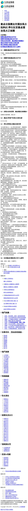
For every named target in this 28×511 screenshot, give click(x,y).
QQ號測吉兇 (7, 447)
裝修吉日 (6, 437)
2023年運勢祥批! (15, 317)
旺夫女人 (6, 390)
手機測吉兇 (7, 449)
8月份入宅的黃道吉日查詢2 (12, 476)
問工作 (5, 338)
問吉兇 (5, 346)
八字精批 (6, 355)
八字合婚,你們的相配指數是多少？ (15, 325)
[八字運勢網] (8, 8)
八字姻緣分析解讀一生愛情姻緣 (14, 319)
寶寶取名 (6, 399)
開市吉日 (6, 434)
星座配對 (6, 372)
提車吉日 (6, 423)
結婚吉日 (6, 418)
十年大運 (6, 369)
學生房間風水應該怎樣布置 (9, 45)
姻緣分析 (6, 381)
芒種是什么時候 (9, 481)
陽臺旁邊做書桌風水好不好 (9, 39)
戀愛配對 (6, 392)
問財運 (5, 337)
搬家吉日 (6, 421)
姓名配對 (6, 364)
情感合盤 (6, 389)
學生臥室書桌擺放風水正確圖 (11, 271)
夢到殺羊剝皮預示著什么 (12, 498)
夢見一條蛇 (8, 493)
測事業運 (6, 367)
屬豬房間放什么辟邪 (10, 496)
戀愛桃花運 (7, 385)
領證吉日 (6, 426)
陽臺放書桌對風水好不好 (8, 37)
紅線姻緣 (6, 382)
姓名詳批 (6, 363)
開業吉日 (6, 440)
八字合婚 (6, 358)
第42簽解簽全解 (9, 490)
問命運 (5, 335)
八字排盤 (6, 12)
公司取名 (6, 407)
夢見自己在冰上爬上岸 (11, 480)
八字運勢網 (22, 506)
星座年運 (6, 459)
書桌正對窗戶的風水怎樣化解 (10, 43)
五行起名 (6, 403)
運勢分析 (6, 13)
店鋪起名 (6, 410)
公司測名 (6, 408)
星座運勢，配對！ (14, 316)
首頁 (5, 10)
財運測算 (6, 366)
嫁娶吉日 (6, 425)
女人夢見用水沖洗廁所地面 (12, 478)
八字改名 (6, 402)
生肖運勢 (6, 360)
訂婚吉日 (6, 428)
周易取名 (6, 405)
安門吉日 (6, 429)
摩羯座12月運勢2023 (10, 483)
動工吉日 (6, 439)
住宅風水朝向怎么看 (14, 267)
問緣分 (5, 343)
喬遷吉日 (6, 431)
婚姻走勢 (6, 379)
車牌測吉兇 (7, 450)
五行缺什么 (7, 356)
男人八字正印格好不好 (11, 495)
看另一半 (6, 464)
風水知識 (6, 17)
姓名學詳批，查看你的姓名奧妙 (14, 327)
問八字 (5, 348)
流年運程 (6, 20)
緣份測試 (6, 387)
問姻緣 (5, 342)
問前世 (5, 345)
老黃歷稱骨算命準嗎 (10, 491)
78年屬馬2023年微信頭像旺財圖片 (14, 484)
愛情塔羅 (6, 384)
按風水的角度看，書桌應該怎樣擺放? (12, 41)
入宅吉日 (6, 420)
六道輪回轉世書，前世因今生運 (14, 328)
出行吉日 (6, 432)
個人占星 (6, 461)
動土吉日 (6, 436)
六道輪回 (6, 361)
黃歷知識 (6, 18)
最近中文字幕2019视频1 (7, 509)
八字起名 (6, 400)
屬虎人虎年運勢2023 (14, 265)
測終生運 (6, 371)
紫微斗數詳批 (12, 320)
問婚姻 (5, 340)
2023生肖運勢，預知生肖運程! (14, 324)
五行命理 (6, 15)
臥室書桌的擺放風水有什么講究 (10, 46)
